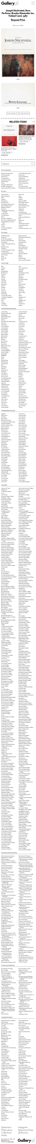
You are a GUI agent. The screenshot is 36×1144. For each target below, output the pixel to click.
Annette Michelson (5, 423)
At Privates (4, 1030)
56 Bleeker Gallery (6, 498)
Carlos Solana (4, 435)
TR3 (20, 294)
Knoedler (21, 496)
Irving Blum (4, 460)
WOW (20, 1119)
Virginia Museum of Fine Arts (26, 958)
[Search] (18, 164)
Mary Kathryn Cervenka (25, 347)
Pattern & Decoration (24, 180)
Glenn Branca (4, 375)
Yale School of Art (23, 1014)
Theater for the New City (25, 1100)
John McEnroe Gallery (7, 836)
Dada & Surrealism (6, 180)
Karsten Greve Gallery (24, 490)
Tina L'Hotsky (22, 405)
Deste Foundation (5, 901)
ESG (2, 365)
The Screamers (22, 400)
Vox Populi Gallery (23, 808)
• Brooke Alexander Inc (7, 152)
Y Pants (20, 407)
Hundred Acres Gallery (7, 803)
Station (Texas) (22, 1075)
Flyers (2, 256)
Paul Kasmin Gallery (24, 629)
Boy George (4, 341)
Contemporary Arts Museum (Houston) (8, 895)
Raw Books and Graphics (25, 1056)
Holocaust (21, 194)
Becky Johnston (5, 428)
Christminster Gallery (6, 650)
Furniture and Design (6, 228)
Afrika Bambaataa (6, 316)
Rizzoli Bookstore (23, 1060)
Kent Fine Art (22, 493)
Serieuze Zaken (22, 706)
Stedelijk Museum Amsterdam (26, 950)
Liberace (21, 328)
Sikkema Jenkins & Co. (24, 714)
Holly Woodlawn (5, 381)
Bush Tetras (4, 347)
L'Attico (20, 507)
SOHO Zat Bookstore (24, 1070)
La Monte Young (23, 321)
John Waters (4, 405)
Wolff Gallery (22, 832)
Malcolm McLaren (23, 341)
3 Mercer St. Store (5, 488)
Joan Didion (4, 480)
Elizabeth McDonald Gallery (8, 697)
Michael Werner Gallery (25, 573)
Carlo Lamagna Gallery (7, 633)
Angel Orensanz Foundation (8, 1020)
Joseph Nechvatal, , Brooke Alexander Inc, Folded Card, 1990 (8, 149)
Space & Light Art (23, 253)
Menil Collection (5, 960)
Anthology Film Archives (7, 1023)
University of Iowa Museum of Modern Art (26, 995)
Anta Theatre (4, 1022)
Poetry (20, 215)
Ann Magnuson (5, 326)
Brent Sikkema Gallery (7, 609)
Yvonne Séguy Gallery (24, 845)
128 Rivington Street (6, 503)
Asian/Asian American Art (7, 204)
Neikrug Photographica (25, 596)
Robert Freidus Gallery (24, 665)
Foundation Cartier (6, 913)
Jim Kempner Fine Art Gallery (8, 831)
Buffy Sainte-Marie (6, 345)
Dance (2, 217)
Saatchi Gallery (22, 683)
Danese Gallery (5, 666)
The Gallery (22, 755)
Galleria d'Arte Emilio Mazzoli (6, 746)
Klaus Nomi (21, 318)
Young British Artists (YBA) (25, 188)
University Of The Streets (25, 1112)
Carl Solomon (4, 431)
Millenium (3, 1120)
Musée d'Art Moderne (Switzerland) (24, 907)
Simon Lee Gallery (23, 716)
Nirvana (21, 276)
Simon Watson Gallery (24, 717)
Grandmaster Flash (6, 378)
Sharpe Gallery (22, 709)
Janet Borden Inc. (5, 820)
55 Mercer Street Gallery (7, 496)
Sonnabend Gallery (24, 725)
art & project (4, 567)
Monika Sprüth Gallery (24, 585)
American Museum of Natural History (8, 863)
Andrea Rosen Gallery (6, 552)
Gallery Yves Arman (6, 760)
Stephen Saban (22, 383)
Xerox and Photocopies (24, 260)
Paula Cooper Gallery (24, 632)
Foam (2, 715)
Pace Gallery (22, 616)
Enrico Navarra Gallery (7, 702)
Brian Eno (3, 342)
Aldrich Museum (5, 859)
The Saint (21, 289)
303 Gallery (4, 504)
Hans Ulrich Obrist (5, 452)
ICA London (4, 931)
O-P (20, 1033)
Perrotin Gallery (23, 633)
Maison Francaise (5, 996)
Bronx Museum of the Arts (7, 875)
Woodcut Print (22, 258)
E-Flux (2, 687)
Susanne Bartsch (23, 472)
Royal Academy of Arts (24, 968)
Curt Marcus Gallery (6, 663)
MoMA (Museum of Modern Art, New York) (26, 859)
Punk (20, 218)
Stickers (20, 256)
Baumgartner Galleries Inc (8, 596)
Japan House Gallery (6, 824)
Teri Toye (21, 394)
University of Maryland (24, 997)
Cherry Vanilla (4, 352)
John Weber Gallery (6, 839)
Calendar (3, 248)
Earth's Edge (4, 1074)
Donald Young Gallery (7, 682)
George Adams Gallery (7, 764)
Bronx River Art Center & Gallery (7, 613)
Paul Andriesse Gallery (24, 627)
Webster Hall (22, 300)
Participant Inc (22, 1038)
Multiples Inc (22, 588)
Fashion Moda (5, 707)
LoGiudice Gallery (23, 535)
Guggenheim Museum (6, 921)
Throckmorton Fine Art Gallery (24, 771)
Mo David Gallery (23, 578)
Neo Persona (22, 598)
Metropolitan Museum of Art (8, 962)
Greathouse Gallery (6, 773)
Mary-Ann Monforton (24, 435)
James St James (5, 389)
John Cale (3, 397)
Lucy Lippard (22, 428)
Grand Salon (4, 771)
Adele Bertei (4, 315)
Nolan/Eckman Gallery (24, 606)
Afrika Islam (4, 318)
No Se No (21, 604)
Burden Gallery (5, 621)
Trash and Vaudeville (24, 1107)
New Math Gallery (23, 601)
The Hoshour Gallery (24, 756)
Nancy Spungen (23, 357)
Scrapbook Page (23, 248)
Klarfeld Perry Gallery (24, 494)
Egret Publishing (5, 1076)
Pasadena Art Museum (24, 924)
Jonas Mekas (22, 420)
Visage (20, 298)
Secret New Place (23, 1065)
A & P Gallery (4, 509)
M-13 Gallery (22, 543)
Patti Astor (21, 451)
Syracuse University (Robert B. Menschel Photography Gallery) (26, 978)
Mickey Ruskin (22, 441)
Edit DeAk (3, 443)
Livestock (21, 533)
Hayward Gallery (5, 789)
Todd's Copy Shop (23, 1104)
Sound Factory (22, 1071)
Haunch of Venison (6, 784)
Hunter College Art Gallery (8, 993)
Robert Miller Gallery (24, 669)
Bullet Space (4, 1041)
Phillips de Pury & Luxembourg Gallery (24, 640)
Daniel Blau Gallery (6, 668)
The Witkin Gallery (23, 763)
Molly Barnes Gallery (24, 583)
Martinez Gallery (23, 559)
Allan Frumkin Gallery (6, 531)
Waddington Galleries (24, 813)
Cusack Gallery (5, 665)
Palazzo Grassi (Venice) (25, 921)
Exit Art (3, 1081)
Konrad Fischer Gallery (24, 498)
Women (21, 226)
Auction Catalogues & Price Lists (8, 244)
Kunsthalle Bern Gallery (24, 504)
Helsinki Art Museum (6, 926)
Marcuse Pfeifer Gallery (25, 548)
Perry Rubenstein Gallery (25, 635)
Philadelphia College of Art (8, 1007)
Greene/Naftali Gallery (7, 774)
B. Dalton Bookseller (6, 1032)
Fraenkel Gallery (5, 720)
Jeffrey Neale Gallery (6, 829)
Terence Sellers (22, 392)
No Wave (21, 210)
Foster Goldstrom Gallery (7, 716)
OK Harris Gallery (23, 612)
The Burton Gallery (23, 751)
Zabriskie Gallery (23, 846)
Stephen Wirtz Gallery (24, 745)
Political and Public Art (24, 217)
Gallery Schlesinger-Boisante (8, 756)
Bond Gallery (4, 607)
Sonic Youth (21, 381)
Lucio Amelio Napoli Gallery (26, 538)
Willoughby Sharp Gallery (25, 825)
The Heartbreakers (23, 397)
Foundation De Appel (6, 1091)
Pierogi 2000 (22, 644)
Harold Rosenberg (6, 455)
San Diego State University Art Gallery (25, 972)
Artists (4, 1135)
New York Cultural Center (25, 916)
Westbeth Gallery (23, 819)
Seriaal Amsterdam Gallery (26, 704)
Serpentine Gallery (23, 708)
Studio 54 (21, 285)
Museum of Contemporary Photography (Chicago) (25, 888)
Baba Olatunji (4, 334)
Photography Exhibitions (25, 237)
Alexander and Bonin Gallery (8, 528)
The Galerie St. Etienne (24, 753)
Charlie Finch (4, 438)
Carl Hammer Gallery (6, 629)
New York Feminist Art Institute (24, 1029)
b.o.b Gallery (4, 585)
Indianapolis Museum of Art (8, 933)
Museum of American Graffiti (26, 874)
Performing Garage (24, 1043)
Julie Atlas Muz (22, 313)
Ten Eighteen (22, 287)
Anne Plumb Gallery (6, 559)
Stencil (20, 255)
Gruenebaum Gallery (6, 779)
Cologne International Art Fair (7, 1069)
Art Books (3, 237)
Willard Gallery (23, 824)
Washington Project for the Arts (25, 1117)
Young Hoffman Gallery (25, 843)
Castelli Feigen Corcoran (7, 634)
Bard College (4, 970)
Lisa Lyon (21, 332)
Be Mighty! (4, 1033)
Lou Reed (21, 334)
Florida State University (7, 987)
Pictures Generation (24, 183)
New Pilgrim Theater (24, 1027)
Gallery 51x (4, 750)
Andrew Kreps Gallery (6, 554)
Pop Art (20, 184)
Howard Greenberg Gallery (8, 802)
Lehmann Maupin (23, 518)
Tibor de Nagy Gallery (24, 773)
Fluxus (2, 183)
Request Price (18, 19)
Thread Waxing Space (24, 1102)
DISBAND (3, 355)
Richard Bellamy (23, 657)
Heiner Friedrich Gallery (7, 790)
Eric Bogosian (4, 363)
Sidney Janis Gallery (24, 712)
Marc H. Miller (22, 431)
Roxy (20, 282)
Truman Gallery (23, 784)
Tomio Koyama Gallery (24, 778)
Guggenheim (4, 920)
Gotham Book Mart (6, 1099)
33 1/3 (2, 493)
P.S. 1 (20, 614)
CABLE (3, 624)
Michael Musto (22, 439)
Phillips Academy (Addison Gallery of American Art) (8, 1009)
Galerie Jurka (4, 742)
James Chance (5, 387)
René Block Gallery (23, 654)
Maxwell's (21, 269)
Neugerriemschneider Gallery (26, 599)
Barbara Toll (4, 589)
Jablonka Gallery (5, 811)
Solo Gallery (22, 724)
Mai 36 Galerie (22, 546)
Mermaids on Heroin (24, 352)
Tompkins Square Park (24, 1105)
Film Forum (4, 1082)
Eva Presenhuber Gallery (7, 704)
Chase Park (4, 1054)
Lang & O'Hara (22, 514)
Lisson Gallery (22, 531)
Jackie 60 (3, 290)
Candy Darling (5, 349)
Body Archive (4, 1036)
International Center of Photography (7, 938)
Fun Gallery (4, 731)
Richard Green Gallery (24, 661)
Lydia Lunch (22, 337)
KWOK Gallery (22, 506)
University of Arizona (24, 990)
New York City (22, 207)
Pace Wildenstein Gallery (25, 617)
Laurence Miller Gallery (25, 515)
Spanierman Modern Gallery (26, 727)
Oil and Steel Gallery (24, 611)
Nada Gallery (22, 590)
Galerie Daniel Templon (7, 741)
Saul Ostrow (22, 467)
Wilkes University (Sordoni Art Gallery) (25, 1008)
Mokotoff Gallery (23, 582)
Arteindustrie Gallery (6, 578)
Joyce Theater (4, 1110)
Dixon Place (4, 1071)
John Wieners (22, 417)
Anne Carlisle (4, 328)
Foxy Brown (4, 373)
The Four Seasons (23, 1084)
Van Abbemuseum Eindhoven (26, 957)
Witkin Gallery (22, 827)
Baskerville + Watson (6, 594)
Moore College (5, 1003)
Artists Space (4, 580)
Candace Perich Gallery (7, 626)
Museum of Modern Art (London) (24, 891)
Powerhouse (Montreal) (25, 1047)
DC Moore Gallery (6, 676)
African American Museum (8, 856)
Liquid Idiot (21, 329)
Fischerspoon (4, 370)
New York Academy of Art (8, 1004)
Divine (2, 357)
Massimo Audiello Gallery (25, 562)
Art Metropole (4, 1028)
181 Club (3, 268)
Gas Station (4, 229)
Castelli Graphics (5, 636)
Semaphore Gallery (24, 701)
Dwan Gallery (4, 686)
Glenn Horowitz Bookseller (8, 1097)
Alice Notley (4, 418)
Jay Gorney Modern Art (7, 826)
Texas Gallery (22, 750)
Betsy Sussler (4, 336)
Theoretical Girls (23, 404)
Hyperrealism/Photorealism (8, 188)
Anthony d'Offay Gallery (7, 562)
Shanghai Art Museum (24, 942)
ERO (2, 1079)
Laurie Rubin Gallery (24, 517)
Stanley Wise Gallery (24, 735)
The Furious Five (23, 396)
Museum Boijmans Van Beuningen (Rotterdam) (25, 869)
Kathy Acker (22, 423)
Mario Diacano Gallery (24, 554)
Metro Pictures (4, 1118)
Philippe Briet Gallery (24, 638)
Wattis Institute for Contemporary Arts (24, 1004)
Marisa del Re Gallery (24, 556)
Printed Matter (22, 1051)
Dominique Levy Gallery (7, 681)
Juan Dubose (22, 422)
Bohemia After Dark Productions (6, 1038)
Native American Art (24, 205)
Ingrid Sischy (4, 459)
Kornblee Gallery (23, 499)
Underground (22, 297)
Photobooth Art (22, 235)
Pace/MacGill (22, 619)
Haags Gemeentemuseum (7, 925)
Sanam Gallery (22, 691)
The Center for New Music (25, 1080)
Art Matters (4, 1027)
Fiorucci (3, 1086)
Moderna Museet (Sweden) (26, 857)
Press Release (22, 245)
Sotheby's (21, 949)
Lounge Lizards (22, 336)
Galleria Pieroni (5, 749)
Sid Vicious (21, 379)
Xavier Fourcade (23, 836)
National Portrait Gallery (25, 593)
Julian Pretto (4, 845)
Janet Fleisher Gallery (6, 821)
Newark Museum (23, 919)
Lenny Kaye (22, 326)
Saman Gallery (22, 690)
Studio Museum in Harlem (25, 952)
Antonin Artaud (5, 426)
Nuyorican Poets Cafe (24, 1031)
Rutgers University (23, 970)
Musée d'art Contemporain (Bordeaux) (25, 904)
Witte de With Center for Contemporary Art (25, 829)
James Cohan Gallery (6, 818)
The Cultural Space (23, 1081)
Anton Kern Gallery (6, 564)
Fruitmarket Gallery (6, 729)
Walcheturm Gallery (24, 814)
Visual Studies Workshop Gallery (25, 805)
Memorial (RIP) (22, 201)
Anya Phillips (4, 329)
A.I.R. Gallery (4, 515)
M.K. (20, 266)
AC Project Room (5, 518)
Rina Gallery (22, 664)
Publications (6, 1129)
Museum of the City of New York (25, 900)
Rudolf (20, 373)
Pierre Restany (22, 455)
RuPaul (20, 376)
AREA (2, 269)
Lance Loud (22, 324)
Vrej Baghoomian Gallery (25, 809)
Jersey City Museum (6, 940)
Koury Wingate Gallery (24, 501)
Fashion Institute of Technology (6, 984)
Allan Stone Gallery (6, 533)
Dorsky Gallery (5, 684)
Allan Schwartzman (6, 420)
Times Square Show (23, 225)
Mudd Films (21, 1022)
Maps (2, 259)
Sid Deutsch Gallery (23, 711)
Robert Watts (22, 459)
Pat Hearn (21, 447)
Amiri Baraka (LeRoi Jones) (8, 422)
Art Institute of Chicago (7, 968)
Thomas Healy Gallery (24, 767)
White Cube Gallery (24, 821)
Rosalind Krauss (23, 465)
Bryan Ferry (4, 344)
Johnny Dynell (4, 407)
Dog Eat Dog (4, 360)
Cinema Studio (5, 1057)
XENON (21, 302)
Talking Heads (22, 389)
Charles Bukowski (5, 436)
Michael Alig (22, 436)
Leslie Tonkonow (23, 527)
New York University (6, 1006)
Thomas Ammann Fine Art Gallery (25, 765)
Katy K (20, 315)
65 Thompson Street (6, 499)
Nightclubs (21, 209)
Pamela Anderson (23, 362)
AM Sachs (3, 536)
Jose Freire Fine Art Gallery (8, 842)
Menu (33, 3)
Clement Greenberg (6, 439)
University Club (22, 1110)
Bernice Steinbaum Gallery (8, 598)
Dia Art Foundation (6, 903)
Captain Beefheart (6, 350)
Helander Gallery (5, 792)
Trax (20, 1108)
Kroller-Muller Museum (7, 944)
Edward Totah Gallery (6, 694)
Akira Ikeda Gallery (6, 523)
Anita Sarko (4, 324)
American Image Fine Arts (7, 544)
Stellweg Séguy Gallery (24, 742)
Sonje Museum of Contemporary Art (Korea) (26, 946)
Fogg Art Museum (5, 909)
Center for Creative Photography (6, 886)
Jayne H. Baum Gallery (7, 828)
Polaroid (21, 239)
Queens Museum (23, 932)
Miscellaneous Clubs (24, 272)
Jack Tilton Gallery (6, 816)
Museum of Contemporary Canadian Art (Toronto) (25, 885)
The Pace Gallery (23, 761)
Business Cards (5, 246)
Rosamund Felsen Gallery (25, 678)
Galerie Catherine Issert (7, 738)
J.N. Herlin (4, 810)
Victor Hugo (22, 480)
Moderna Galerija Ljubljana (26, 580)
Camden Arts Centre (6, 878)
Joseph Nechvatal (24, 113)
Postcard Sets (22, 240)
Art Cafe (3, 1025)
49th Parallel (4, 506)
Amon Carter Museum (6, 865)
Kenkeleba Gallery (23, 491)
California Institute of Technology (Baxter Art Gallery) (7, 978)
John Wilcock (22, 418)
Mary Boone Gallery (24, 561)
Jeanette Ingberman (6, 470)
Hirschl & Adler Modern (7, 795)
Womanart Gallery (23, 833)
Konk (20, 320)
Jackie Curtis (4, 386)
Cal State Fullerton (6, 975)
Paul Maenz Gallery (24, 630)
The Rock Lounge (23, 1097)
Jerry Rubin (4, 475)
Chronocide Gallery (6, 652)
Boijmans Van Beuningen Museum (7, 872)
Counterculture (5, 215)
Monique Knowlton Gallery (25, 586)
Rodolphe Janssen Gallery (25, 672)
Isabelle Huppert (5, 384)
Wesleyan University (24, 1006)
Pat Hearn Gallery (23, 624)
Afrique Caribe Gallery (7, 522)
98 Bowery (23, 1132)
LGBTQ (20, 197)
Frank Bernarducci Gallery (8, 721)
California (3, 209)
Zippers (20, 305)
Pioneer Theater (23, 1044)
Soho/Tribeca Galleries (24, 722)
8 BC (2, 266)
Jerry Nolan (4, 392)
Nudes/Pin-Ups (22, 212)
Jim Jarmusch (4, 478)
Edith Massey (4, 362)
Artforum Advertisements (7, 240)
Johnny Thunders (23, 311)
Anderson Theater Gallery (7, 549)
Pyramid (21, 281)
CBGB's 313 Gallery (6, 642)
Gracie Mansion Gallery (7, 769)
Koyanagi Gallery (23, 503)
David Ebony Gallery (6, 671)
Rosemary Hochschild (24, 371)
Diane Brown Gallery (6, 679)
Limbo (2, 302)
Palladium (21, 277)
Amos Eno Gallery (5, 546)
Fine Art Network (5, 1084)
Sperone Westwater (24, 729)
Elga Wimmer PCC (6, 695)
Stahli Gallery (22, 733)
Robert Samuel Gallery (24, 670)
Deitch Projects (5, 678)
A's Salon (3, 514)
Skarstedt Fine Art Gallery (25, 719)
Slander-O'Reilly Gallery (25, 721)
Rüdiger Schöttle (23, 682)
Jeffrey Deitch (4, 472)
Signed (20, 250)
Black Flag (3, 337)
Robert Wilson (22, 460)
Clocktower (4, 658)
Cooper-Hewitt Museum (7, 898)
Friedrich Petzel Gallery (7, 728)
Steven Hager (22, 470)
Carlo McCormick (5, 433)
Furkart (3, 1095)
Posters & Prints (22, 242)
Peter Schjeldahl (23, 454)
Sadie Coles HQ (23, 685)
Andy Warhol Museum (7, 867)
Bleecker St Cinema (6, 1035)
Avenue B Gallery (5, 581)
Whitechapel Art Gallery (25, 822)
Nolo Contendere (23, 607)
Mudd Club (21, 274)
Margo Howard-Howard (25, 342)
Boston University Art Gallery (8, 972)
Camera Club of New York (8, 879)
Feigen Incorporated (6, 710)
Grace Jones (4, 376)
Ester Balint (4, 367)
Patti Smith (21, 363)
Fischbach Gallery (5, 713)
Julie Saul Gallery (5, 847)
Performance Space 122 (24, 1041)
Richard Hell (22, 367)
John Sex (3, 404)
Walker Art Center (23, 960)
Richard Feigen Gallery (24, 659)
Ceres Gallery (4, 645)
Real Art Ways (22, 1057)
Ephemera (6, 1127)
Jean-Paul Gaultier (6, 468)
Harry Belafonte (5, 379)
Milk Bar (21, 271)
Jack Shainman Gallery (7, 815)
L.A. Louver (22, 509)
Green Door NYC (5, 1100)
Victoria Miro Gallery (24, 800)
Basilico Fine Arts (5, 593)
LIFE (2, 300)
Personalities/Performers (25, 214)
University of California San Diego (25, 992)
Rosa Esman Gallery (24, 677)
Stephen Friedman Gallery (25, 743)
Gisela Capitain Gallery (7, 768)
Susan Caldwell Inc (23, 748)
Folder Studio (10, 1141)
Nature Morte (22, 595)
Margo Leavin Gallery (24, 549)
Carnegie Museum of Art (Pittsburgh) (7, 882)
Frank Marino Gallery (6, 723)
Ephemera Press (25, 1129)
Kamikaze (3, 292)
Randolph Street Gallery (25, 653)
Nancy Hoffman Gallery (25, 591)
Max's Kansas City (23, 268)
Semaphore (22, 698)
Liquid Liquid (22, 331)
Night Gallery (22, 603)
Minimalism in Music (24, 202)
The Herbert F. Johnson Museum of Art (24, 984)
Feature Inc (4, 708)
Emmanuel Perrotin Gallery (8, 700)
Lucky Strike (4, 305)
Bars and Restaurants (6, 205)
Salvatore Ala (22, 688)
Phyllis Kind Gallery (23, 643)
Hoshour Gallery (5, 800)
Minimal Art (22, 175)
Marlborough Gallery (24, 557)
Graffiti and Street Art (6, 186)
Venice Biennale (22, 1113)
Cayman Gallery (5, 640)
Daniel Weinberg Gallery (7, 670)
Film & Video (4, 255)
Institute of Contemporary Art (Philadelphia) (8, 935)
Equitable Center (5, 1078)
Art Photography (5, 175)
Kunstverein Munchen (6, 951)
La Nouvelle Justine (6, 295)
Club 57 (3, 279)
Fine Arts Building (5, 712)
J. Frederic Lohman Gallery (8, 808)
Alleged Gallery (5, 535)
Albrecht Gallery (5, 527)
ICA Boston (4, 930)
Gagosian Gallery (5, 736)
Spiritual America (23, 732)
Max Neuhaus (22, 350)
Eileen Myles (4, 444)
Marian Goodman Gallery (25, 551)
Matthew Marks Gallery (25, 564)
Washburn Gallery (23, 816)
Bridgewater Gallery (6, 610)
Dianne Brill (4, 354)
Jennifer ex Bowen (5, 473)
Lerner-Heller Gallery (24, 525)
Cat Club (3, 274)
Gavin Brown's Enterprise (7, 763)
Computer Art (4, 213)
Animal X (3, 323)
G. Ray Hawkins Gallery (7, 733)
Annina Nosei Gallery (6, 560)
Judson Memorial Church (7, 1112)
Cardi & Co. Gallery (6, 628)
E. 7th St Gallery (5, 689)
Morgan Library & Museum (25, 864)
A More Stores (4, 194)
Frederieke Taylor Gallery (7, 726)
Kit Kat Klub (4, 294)
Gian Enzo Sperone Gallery (8, 766)
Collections (6, 1132)
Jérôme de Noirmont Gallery (26, 488)
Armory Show (4, 870)
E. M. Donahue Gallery (7, 691)
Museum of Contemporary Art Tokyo (25, 882)
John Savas (4, 402)
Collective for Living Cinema (8, 1065)
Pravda (20, 1049)
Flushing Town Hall (6, 1089)
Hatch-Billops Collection (7, 1105)
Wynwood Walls (23, 835)
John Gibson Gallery (6, 833)
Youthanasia (22, 303)
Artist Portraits (4, 202)
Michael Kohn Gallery (24, 572)
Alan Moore (4, 415)
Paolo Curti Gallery (23, 620)
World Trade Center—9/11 (25, 228)
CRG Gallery (4, 661)
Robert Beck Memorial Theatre (24, 1063)
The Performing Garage (25, 1094)
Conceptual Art (5, 178)
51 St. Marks (4, 494)
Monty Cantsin (22, 355)
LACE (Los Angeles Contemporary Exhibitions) (26, 511)
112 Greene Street (5, 501)
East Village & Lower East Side (7, 222)
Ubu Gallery (22, 789)
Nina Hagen (22, 360)
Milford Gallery (22, 575)
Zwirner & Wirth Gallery (25, 849)
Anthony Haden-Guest (7, 425)
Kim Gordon (22, 316)
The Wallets (21, 402)
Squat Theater (22, 284)
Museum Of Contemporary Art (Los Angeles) (25, 879)
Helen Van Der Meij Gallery (8, 794)
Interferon (3, 1108)
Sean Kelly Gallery (23, 696)
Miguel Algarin (22, 443)
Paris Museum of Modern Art (26, 923)
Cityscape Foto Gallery (7, 655)
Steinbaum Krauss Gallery (25, 740)
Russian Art (21, 220)
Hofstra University (5, 991)
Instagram (23, 1127)
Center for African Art (6, 884)
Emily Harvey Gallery (6, 699)
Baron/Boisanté (5, 591)
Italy (20, 196)
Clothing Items (4, 251)
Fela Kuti (3, 368)
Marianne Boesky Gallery (25, 552)
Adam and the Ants (6, 313)
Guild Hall (3, 923)
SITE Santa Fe (22, 944)
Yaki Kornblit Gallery (24, 840)
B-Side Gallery (5, 583)
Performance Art (23, 181)
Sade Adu (21, 378)
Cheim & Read (4, 648)
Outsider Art (22, 178)
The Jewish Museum (24, 955)
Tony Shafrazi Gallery (24, 780)
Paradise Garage (23, 279)
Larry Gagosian (23, 426)
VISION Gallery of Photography (23, 802)
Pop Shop (21, 1046)
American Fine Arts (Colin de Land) (8, 540)
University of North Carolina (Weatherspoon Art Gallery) (26, 1001)
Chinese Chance (5, 1056)
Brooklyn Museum (5, 876)
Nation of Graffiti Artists (25, 1023)
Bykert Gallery (5, 623)
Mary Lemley (22, 433)
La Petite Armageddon (7, 297)
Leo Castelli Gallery (24, 523)
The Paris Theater (23, 1092)
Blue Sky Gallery (5, 604)
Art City (3, 570)
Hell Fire (3, 287)
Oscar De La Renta (23, 446)
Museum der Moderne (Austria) (24, 872)
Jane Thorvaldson (5, 465)
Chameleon (4, 1049)
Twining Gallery (23, 786)
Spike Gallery (22, 730)
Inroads (3, 1107)
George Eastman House (7, 917)
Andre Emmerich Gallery (7, 551)
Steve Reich (21, 384)
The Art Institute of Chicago (25, 982)
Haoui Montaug (5, 454)
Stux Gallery (22, 746)
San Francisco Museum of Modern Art (25, 937)
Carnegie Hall (4, 1046)
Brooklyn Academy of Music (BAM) (8, 617)
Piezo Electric (22, 646)
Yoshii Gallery (22, 841)
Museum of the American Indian (25, 897)
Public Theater (22, 1054)
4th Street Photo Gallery (7, 507)
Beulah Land (4, 272)
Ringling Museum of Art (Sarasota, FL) (24, 934)
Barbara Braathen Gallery (8, 586)
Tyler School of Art (23, 988)
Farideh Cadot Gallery (7, 705)
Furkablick (4, 1094)
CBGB (2, 276)
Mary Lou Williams (23, 349)
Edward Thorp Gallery (7, 692)
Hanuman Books (5, 1104)
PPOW (20, 649)
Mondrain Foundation (24, 862)
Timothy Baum (22, 477)
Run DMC (21, 375)
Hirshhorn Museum (6, 928)
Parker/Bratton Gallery (24, 622)
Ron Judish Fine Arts (24, 674)
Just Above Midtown (6, 849)
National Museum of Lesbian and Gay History (26, 910)
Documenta (4, 1073)
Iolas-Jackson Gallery (6, 805)
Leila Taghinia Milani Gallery (26, 520)
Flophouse (3, 1087)
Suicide (20, 386)
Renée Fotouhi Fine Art (24, 656)
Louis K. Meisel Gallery (24, 536)
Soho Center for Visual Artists (26, 1068)
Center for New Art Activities (8, 1047)
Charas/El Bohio (5, 1051)
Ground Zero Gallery (6, 777)
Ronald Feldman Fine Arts (25, 675)
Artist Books (4, 242)
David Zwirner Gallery (7, 674)
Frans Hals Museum (6, 915)
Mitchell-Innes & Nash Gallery (26, 577)
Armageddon (4, 271)
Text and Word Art (23, 186)
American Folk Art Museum (8, 861)
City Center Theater (6, 1059)
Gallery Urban (5, 758)
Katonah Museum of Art (7, 942)
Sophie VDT (22, 468)
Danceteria (4, 284)
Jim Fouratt (4, 477)
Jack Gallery (4, 813)
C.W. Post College (5, 973)
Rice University (5, 1014)
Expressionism (4, 181)
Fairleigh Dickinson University (8, 982)
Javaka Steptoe (5, 467)
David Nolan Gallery (6, 673)
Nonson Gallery (23, 609)
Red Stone (21, 1059)
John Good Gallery (6, 834)
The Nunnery (22, 758)
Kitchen (3, 1113)
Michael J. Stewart (23, 438)
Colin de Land (4, 441)
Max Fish (21, 567)
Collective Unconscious (7, 1067)
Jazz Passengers (5, 391)
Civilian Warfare (5, 657)
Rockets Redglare (23, 368)
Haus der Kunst (5, 786)
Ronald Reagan (23, 464)
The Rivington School (24, 223)
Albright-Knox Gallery (6, 857)
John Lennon (4, 399)
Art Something (4, 573)
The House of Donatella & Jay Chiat (26, 1088)
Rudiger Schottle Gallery (25, 680)
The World (21, 290)
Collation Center (5, 1063)
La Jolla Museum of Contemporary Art (6, 953)
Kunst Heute (4, 1115)
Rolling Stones (22, 370)
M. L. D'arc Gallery (23, 544)
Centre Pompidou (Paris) (7, 892)
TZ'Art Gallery (22, 788)
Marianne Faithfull (23, 344)
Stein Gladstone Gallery (25, 738)
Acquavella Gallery (6, 520)
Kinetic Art (3, 258)
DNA (2, 358)
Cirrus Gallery (4, 653)
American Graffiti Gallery (7, 542)
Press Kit (21, 244)
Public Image (22, 1052)
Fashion (3, 224)
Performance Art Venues (25, 1039)
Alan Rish (3, 417)
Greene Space (4, 1102)
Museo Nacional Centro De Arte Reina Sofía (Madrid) (26, 866)
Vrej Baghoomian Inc (24, 811)
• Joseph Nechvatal (6, 153)
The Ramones (22, 399)
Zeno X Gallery (22, 848)
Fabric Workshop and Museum (6, 906)
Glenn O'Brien (4, 451)
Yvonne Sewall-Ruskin (24, 481)
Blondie (3, 339)
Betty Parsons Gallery (6, 601)
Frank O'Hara (4, 447)
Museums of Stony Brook (25, 902)
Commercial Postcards (7, 253)
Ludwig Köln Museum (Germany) (6, 958)
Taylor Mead (22, 391)
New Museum (22, 914)
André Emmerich (5, 555)
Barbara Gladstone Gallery (8, 588)
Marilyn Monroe (23, 345)
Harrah (3, 285)
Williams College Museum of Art (26, 1011)
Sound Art (21, 252)
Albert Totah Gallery (6, 525)
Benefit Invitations (5, 207)
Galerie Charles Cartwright (8, 739)
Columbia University (6, 981)
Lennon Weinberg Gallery (25, 522)
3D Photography (5, 235)
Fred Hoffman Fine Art (7, 725)
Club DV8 (3, 281)
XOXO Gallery (22, 838)
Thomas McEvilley (23, 475)
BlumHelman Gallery (6, 606)
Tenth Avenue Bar (23, 1078)
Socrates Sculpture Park (25, 1067)
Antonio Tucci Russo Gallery (8, 565)
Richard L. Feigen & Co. (25, 662)
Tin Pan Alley (22, 292)
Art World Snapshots (6, 239)
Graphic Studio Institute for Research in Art (8, 989)
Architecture (4, 201)
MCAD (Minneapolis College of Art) (8, 998)
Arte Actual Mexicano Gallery (8, 576)
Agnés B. (3, 413)
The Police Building (23, 1095)
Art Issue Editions (5, 572)
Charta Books (4, 1052)
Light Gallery (22, 530)
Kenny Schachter (23, 425)
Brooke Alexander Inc (12, 113)
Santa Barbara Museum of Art (25, 940)
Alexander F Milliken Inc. (7, 530)
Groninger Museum (6, 918)
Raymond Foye (22, 457)
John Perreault (22, 415)
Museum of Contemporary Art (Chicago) (25, 876)
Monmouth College (6, 1001)
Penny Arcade (22, 365)
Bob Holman (4, 430)
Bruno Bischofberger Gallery (8, 620)
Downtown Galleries (6, 218)
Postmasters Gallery (24, 648)
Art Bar (3, 568)
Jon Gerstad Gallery (6, 841)
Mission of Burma (23, 354)
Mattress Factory (23, 565)
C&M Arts (3, 1044)
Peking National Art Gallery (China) (26, 926)
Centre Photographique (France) (7, 889)
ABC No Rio (4, 517)
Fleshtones (3, 371)
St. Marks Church (23, 1073)
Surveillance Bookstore (24, 1076)
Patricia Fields (22, 449)
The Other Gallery (23, 759)
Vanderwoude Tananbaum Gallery (25, 798)
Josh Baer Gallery (5, 844)
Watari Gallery (22, 817)
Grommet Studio (5, 776)
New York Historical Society (26, 918)
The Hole (21, 1086)
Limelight (3, 303)
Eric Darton (4, 446)
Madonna (21, 339)
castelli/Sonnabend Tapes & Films (8, 638)
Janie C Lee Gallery (6, 823)
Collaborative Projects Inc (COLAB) (7, 211)
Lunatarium (4, 1116)
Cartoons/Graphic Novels (8, 250)
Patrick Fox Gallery (23, 625)
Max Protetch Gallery (24, 569)
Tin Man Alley (22, 777)
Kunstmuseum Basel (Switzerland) (6, 949)
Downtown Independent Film (8, 220)
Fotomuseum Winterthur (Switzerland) (7, 911)
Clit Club (3, 277)
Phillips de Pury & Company (26, 929)
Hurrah (3, 289)
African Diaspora (5, 196)
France (3, 226)
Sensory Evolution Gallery (25, 703)
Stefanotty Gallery (23, 737)
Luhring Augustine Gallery (25, 539)
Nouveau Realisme (23, 176)
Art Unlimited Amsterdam (7, 575)
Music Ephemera (23, 204)
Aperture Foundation (6, 868)
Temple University (23, 980)
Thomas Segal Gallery (24, 769)
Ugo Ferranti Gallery (24, 791)
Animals (3, 199)
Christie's (3, 893)
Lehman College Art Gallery (8, 995)
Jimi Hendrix (4, 394)
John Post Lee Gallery (6, 837)
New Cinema (22, 1025)
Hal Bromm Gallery (6, 781)
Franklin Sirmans (5, 449)
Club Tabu (3, 282)
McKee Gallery (22, 570)
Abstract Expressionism (7, 173)
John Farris (4, 481)
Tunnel (20, 295)
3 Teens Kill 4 (4, 311)
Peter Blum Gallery (23, 637)
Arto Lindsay (4, 332)
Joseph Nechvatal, (27, 138)
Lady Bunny (22, 323)
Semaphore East (23, 699)
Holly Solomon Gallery (7, 798)
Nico (20, 358)
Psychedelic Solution (24, 651)
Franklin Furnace (5, 1092)
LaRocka (3, 298)
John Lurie (3, 400)
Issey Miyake (4, 462)
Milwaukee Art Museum (25, 856)
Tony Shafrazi (22, 478)
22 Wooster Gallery (6, 491)
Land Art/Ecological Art (25, 173)
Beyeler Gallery (5, 602)
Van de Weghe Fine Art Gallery (24, 795)
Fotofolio (3, 718)
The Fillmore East (23, 1083)
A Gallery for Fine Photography (5, 511)
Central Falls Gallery (6, 644)
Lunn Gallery (22, 541)
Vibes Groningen (23, 1115)
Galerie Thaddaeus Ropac (8, 744)
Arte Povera (4, 176)
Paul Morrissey (22, 452)
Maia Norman (22, 430)
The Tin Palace (22, 1099)
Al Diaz (3, 320)
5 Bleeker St (4, 490)
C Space (3, 1043)
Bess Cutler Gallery (6, 599)
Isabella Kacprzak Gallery (8, 807)
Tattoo (20, 222)
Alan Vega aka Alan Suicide (8, 321)
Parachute (21, 1036)
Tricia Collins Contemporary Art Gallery (26, 782)
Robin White (22, 462)
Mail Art (21, 199)
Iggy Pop (3, 383)
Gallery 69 (4, 752)
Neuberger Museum (24, 913)
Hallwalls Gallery (5, 782)
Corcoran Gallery (5, 660)
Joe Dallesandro (5, 396)
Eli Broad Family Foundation (8, 904)
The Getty (21, 953)
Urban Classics (22, 793)
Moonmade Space (23, 1020)
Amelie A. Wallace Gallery (8, 538)
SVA (20, 974)
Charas (3, 647)
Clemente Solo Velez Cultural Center (8, 1061)
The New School (23, 987)
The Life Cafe (22, 1091)
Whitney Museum (23, 962)
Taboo (20, 387)
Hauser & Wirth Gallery (7, 787)
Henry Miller (4, 457)
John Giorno (22, 413)
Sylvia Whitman (23, 473)
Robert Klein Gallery (24, 667)
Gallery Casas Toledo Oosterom (6, 754)
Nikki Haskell (22, 444)
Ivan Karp (3, 464)
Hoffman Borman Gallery (7, 797)
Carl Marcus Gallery (6, 631)
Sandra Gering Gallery (24, 693)
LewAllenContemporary (25, 528)
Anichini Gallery (5, 557)
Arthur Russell (4, 331)
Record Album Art (23, 247)
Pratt (2, 1012)
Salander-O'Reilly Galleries (25, 687)
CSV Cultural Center (6, 899)
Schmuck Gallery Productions (26, 695)
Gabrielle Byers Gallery (7, 734)
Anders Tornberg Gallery (7, 547)
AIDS (2, 197)
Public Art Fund (22, 930)
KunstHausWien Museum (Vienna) (7, 946)
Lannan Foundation (6, 956)
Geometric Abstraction (7, 184)
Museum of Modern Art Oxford (24, 894)
